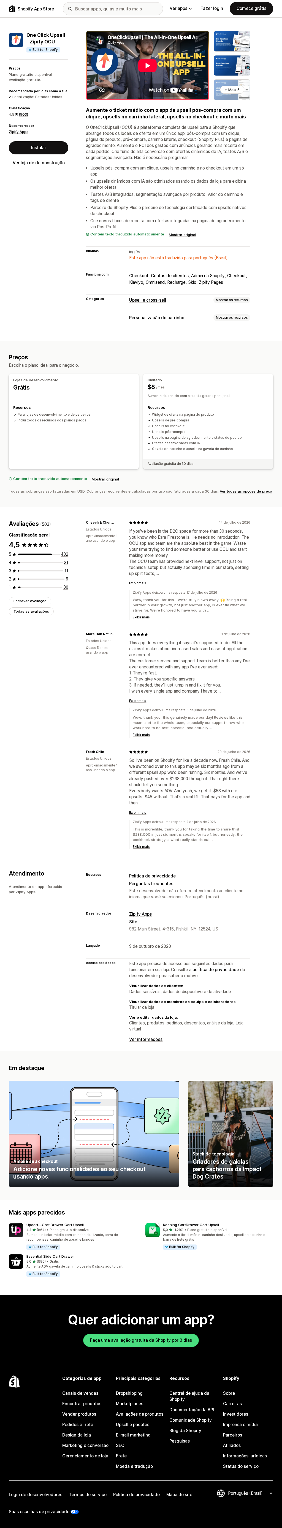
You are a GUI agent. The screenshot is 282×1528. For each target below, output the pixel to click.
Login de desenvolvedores (35, 1494)
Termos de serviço (88, 1494)
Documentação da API (191, 1409)
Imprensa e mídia (240, 1424)
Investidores (235, 1414)
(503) (23, 114)
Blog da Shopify (185, 1430)
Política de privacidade (152, 876)
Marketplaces (129, 1403)
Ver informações (145, 1039)
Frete (121, 1455)
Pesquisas (179, 1441)
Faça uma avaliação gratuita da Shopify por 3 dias (141, 1340)
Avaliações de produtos (139, 1414)
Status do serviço (241, 1466)
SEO (120, 1445)
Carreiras (232, 1403)
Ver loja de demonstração (39, 162)
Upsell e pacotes (132, 1424)
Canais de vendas (80, 1393)
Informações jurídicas (245, 1455)
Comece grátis (251, 8)
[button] (73, 1236)
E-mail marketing (133, 1435)
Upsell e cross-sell (147, 300)
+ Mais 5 (232, 89)
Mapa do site (179, 1494)
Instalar (38, 147)
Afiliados (232, 1445)
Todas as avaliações (31, 611)
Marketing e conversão (85, 1445)
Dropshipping (129, 1393)
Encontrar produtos (81, 1403)
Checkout (138, 275)
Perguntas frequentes (151, 883)
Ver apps (178, 8)
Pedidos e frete (77, 1424)
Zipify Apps (18, 131)
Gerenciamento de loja (85, 1455)
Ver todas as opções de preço (246, 491)
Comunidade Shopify (190, 1420)
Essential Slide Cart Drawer (50, 1256)
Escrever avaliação (30, 601)
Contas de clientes (170, 275)
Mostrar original (182, 234)
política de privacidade (215, 969)
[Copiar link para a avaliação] (118, 522)
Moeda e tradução (134, 1466)
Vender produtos (79, 1414)
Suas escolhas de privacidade (39, 1511)
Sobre (229, 1393)
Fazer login (211, 8)
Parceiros (232, 1435)
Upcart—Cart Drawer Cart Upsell (55, 1225)
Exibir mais (137, 583)
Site (133, 921)
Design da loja (76, 1435)
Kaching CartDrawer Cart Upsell (191, 1225)
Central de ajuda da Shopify (189, 1396)
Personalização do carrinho (156, 317)
